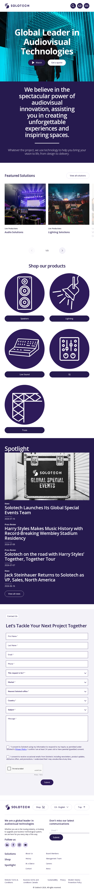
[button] (36, 63)
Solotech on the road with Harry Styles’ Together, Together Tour (44, 557)
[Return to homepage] (17, 5)
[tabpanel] (25, 209)
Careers (49, 863)
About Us (29, 853)
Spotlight (10, 865)
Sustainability (53, 880)
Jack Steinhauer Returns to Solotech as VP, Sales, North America (44, 577)
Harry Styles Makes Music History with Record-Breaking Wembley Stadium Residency (44, 533)
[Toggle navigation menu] (86, 6)
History (28, 858)
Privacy (63, 880)
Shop (8, 859)
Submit (56, 837)
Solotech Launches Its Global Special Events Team (42, 510)
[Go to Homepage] (17, 807)
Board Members (52, 853)
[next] (62, 251)
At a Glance (30, 863)
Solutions (10, 853)
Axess (48, 868)
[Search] (73, 6)
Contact (29, 868)
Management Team (54, 858)
